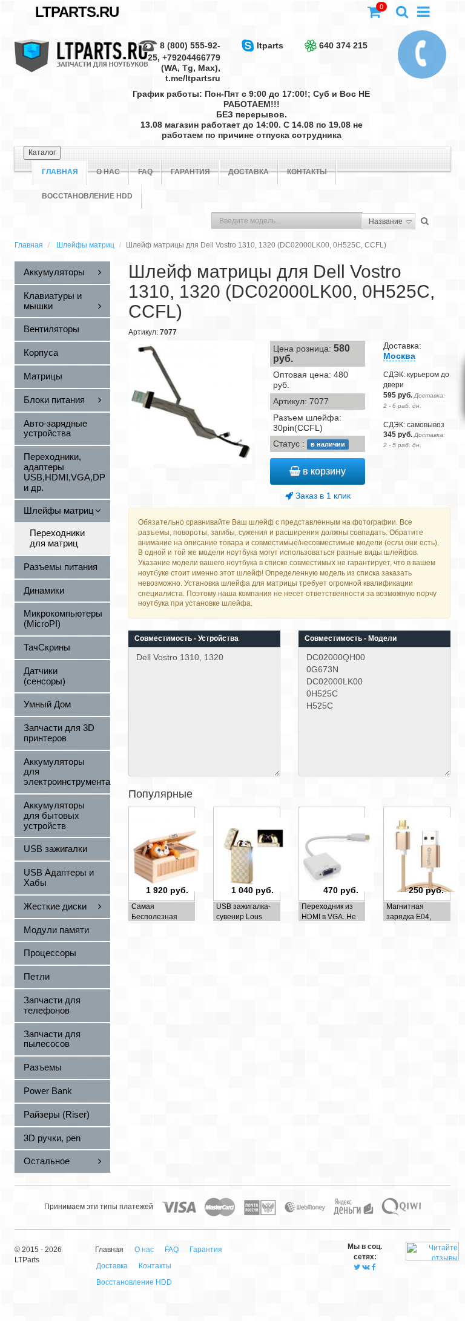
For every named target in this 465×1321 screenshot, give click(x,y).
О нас (108, 172)
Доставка (248, 172)
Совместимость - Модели (351, 638)
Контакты (307, 172)
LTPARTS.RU (77, 12)
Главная (29, 245)
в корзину (323, 471)
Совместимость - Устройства (186, 638)
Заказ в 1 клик (322, 495)
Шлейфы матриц (85, 245)
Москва (399, 356)
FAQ (145, 172)
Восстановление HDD (87, 196)
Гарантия (190, 172)
